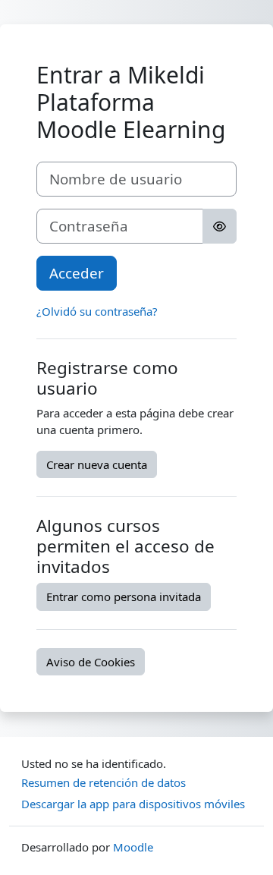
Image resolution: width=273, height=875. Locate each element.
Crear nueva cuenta (96, 464)
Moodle (133, 847)
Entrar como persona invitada (123, 596)
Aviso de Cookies (90, 661)
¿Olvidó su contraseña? (97, 311)
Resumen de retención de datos (103, 782)
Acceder (76, 272)
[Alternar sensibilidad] (219, 226)
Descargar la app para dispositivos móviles (133, 803)
